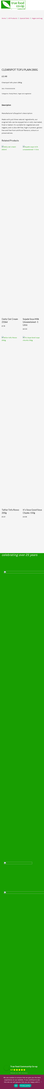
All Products (12, 18)
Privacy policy (25, 1086)
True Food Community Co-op (23, 1066)
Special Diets (24, 18)
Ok (16, 1086)
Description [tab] (6, 105)
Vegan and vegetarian (24, 93)
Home (4, 18)
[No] (41, 1082)
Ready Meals (13, 93)
